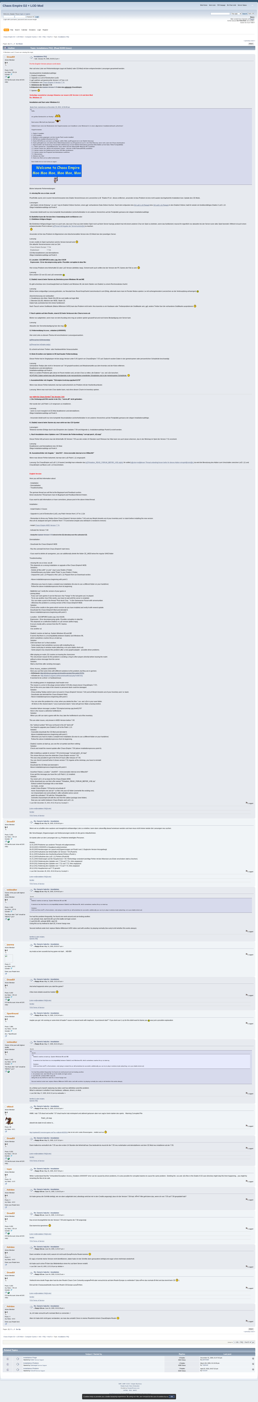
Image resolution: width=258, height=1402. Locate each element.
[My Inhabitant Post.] (8, 920)
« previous (247, 41)
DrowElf (11, 57)
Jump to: (230, 1342)
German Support (39, 1360)
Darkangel (34, 1365)
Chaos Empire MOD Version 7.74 (47, 525)
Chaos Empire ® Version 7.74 (53, 82)
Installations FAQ (40, 57)
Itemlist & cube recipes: (37, 936)
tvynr (9, 1169)
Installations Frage (30, 1358)
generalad (205, 1359)
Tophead (205, 1365)
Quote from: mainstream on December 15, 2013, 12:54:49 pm (50, 107)
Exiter (32, 1360)
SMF (120, 1384)
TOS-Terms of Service (37, 815)
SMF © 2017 (126, 1384)
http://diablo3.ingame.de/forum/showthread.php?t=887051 (62, 676)
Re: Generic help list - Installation (46, 821)
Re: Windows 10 (36, 98)
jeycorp (10, 944)
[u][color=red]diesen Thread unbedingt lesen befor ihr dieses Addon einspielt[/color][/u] (162, 462)
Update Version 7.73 (50, 87)
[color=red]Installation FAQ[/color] (40, 808)
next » (253, 41)
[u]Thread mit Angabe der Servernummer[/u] (69, 226)
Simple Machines (136, 1384)
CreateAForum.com (133, 1388)
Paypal (252, 19)
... (13, 44)
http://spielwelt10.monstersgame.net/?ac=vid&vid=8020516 (49, 1132)
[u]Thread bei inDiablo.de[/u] (40, 345)
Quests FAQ (34, 938)
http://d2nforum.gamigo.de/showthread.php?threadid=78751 (62, 673)
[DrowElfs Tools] (8, 77)
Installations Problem (31, 1363)
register (27, 14)
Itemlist (32, 812)
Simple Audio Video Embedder (130, 1386)
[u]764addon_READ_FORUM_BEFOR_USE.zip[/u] (104, 462)
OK (172, 1396)
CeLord (33, 1370)
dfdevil (10, 1106)
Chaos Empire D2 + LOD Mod (23, 5)
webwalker (12, 890)
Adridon (11, 1190)
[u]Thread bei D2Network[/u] (40, 340)
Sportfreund (12, 1013)
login (21, 14)
